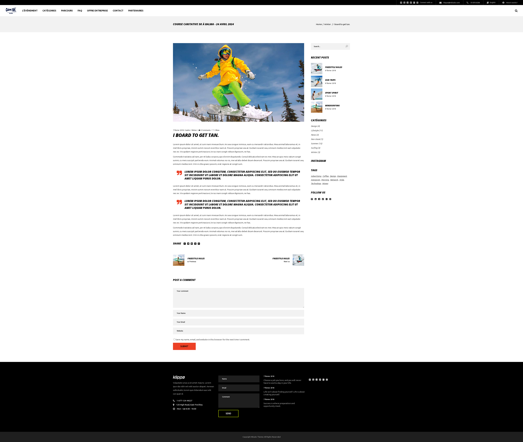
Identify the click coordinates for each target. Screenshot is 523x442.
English (492, 2)
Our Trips (330, 80)
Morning (325, 180)
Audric (187, 130)
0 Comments (206, 130)
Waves (325, 183)
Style (341, 180)
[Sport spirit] (316, 94)
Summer (314, 143)
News (313, 135)
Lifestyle (315, 130)
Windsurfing (332, 105)
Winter (327, 24)
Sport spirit (331, 92)
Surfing (314, 148)
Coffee (326, 176)
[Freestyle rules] (316, 68)
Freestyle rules (333, 67)
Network (334, 180)
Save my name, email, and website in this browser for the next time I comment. (213, 339)
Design (314, 126)
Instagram (315, 180)
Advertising (316, 176)
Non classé (315, 139)
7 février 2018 (178, 130)
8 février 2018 (330, 70)
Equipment (342, 176)
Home (319, 24)
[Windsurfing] (316, 107)
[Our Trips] (316, 81)
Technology (316, 183)
